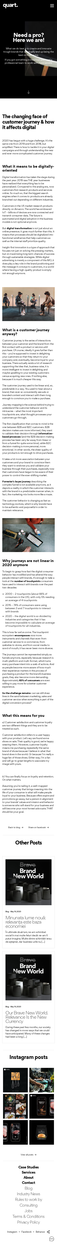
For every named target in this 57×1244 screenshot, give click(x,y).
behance (40, 1232)
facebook (26, 1232)
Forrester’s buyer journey (16, 481)
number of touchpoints (27, 581)
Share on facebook (37, 827)
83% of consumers (29, 680)
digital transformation (19, 228)
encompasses (22, 635)
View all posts (27, 1155)
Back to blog (14, 827)
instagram (12, 1232)
